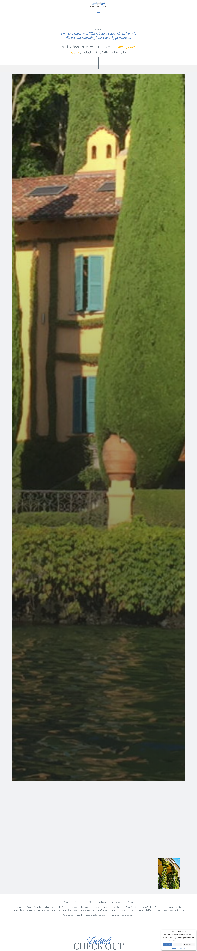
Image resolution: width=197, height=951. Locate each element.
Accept (168, 944)
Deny (177, 944)
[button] (194, 931)
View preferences (189, 944)
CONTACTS (98, 922)
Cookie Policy (175, 948)
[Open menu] (98, 13)
